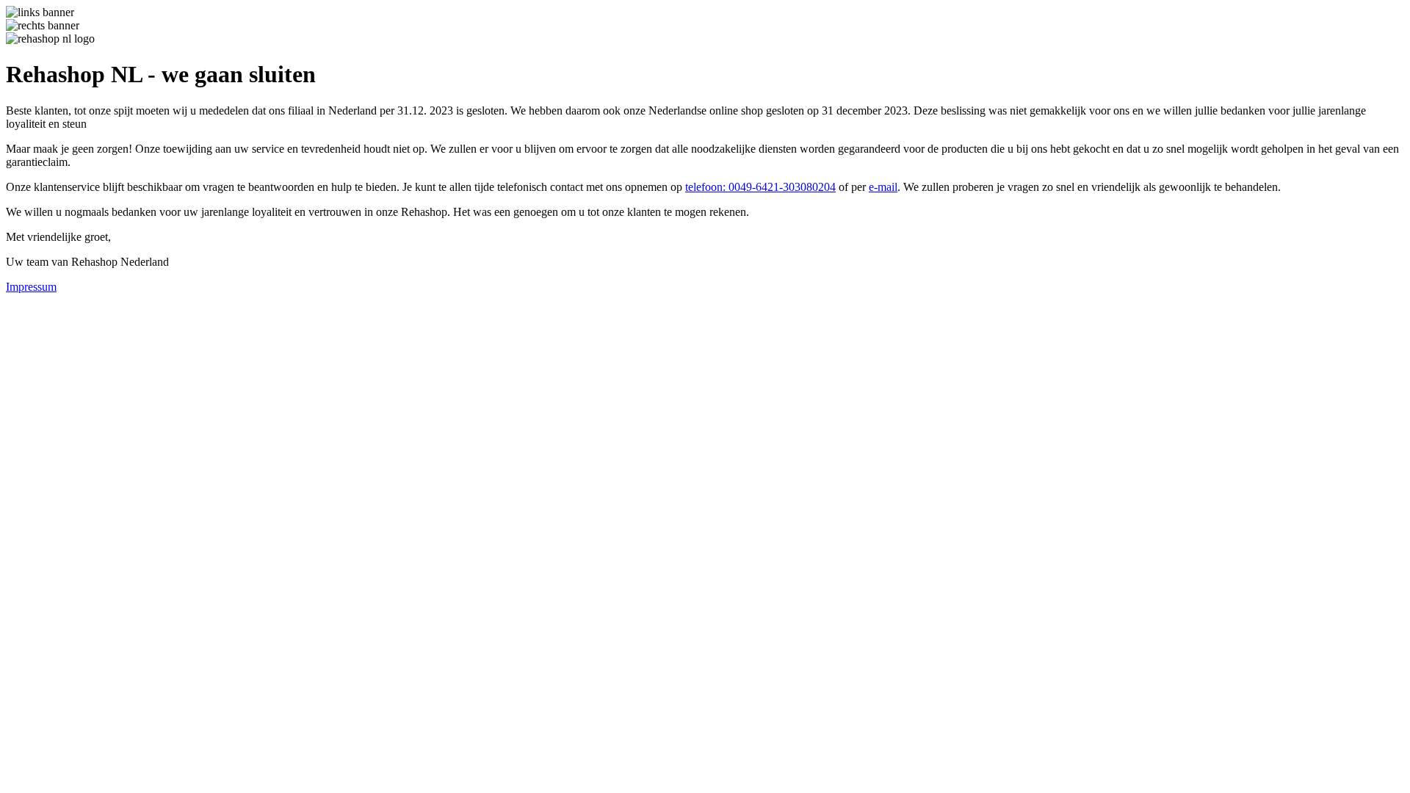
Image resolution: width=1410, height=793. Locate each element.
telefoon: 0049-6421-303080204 (760, 187)
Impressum (31, 286)
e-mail (883, 187)
